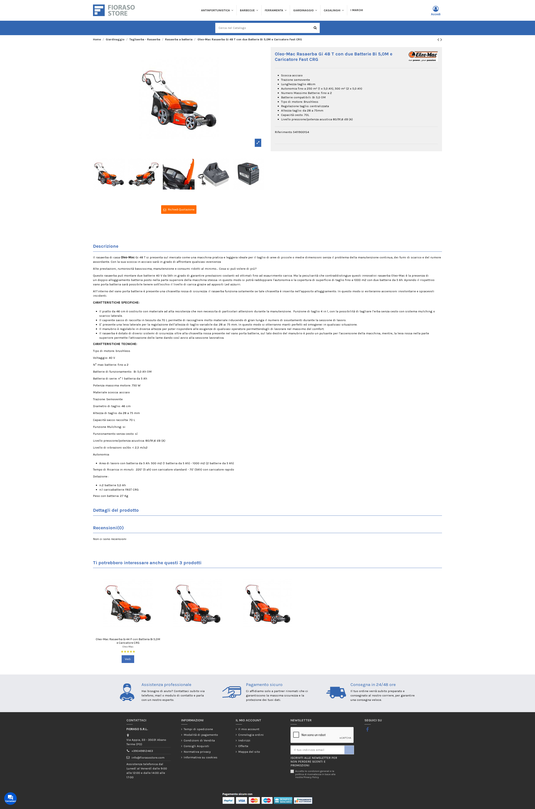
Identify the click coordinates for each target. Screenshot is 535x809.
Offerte (243, 746)
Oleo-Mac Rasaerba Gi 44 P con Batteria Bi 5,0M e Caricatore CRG (128, 641)
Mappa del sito (249, 752)
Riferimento (283, 132)
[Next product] (441, 39)
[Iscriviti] (349, 750)
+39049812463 (142, 751)
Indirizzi (244, 740)
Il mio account (248, 729)
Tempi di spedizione (198, 729)
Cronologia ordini (251, 735)
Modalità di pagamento (201, 735)
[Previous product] (438, 39)
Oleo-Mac (128, 646)
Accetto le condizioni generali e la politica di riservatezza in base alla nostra (315, 774)
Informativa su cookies (200, 757)
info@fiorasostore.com (147, 757)
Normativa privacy (197, 752)
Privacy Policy (311, 777)
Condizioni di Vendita (199, 740)
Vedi (128, 659)
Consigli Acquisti (196, 746)
